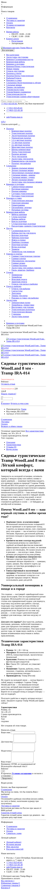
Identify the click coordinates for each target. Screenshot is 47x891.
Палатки (10, 129)
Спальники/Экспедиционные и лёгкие (23, 83)
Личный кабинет (13, 842)
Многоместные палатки (22, 147)
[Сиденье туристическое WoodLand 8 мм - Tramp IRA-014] (26, 341)
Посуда (9, 228)
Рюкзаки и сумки (14, 80)
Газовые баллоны (19, 265)
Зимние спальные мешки (22, 168)
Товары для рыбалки (15, 87)
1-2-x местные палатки (21, 140)
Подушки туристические (22, 196)
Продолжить (7, 778)
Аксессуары (11, 300)
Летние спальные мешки (22, 170)
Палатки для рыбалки (21, 163)
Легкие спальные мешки (22, 180)
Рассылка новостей (14, 849)
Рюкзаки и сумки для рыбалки (25, 298)
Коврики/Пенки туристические (20, 66)
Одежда (9, 272)
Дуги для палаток (19, 156)
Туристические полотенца (23, 309)
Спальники (11, 166)
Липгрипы (16, 293)
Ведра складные (18, 247)
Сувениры (16, 314)
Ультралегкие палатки (21, 138)
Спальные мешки (14, 85)
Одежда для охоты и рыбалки (24, 284)
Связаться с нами (14, 833)
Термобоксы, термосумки (22, 305)
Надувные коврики (20, 189)
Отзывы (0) (11, 447)
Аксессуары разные (20, 316)
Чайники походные (20, 238)
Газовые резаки (18, 263)
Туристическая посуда (16, 94)
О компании (11, 18)
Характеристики (13, 445)
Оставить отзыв (8, 384)
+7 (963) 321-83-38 (14, 110)
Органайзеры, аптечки (21, 207)
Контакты (10, 27)
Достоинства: (7, 742)
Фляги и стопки (18, 240)
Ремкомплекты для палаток (23, 161)
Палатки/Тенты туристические (20, 76)
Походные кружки (19, 244)
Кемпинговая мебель (15, 62)
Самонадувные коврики (22, 187)
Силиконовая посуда (20, 231)
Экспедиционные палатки (23, 136)
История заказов (13, 844)
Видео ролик (12, 449)
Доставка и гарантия (15, 20)
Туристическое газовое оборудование (23, 96)
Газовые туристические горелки (25, 256)
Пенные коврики (19, 191)
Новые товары (12, 69)
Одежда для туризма (15, 71)
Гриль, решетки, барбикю (22, 270)
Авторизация (17, 43)
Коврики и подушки (15, 64)
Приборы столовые (20, 242)
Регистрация (17, 41)
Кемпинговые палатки (21, 131)
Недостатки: (6, 751)
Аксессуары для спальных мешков (26, 182)
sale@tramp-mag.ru (14, 117)
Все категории (12, 55)
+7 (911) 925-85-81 (14, 108)
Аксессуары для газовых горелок (26, 268)
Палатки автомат (19, 154)
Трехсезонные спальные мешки (25, 173)
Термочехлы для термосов (23, 251)
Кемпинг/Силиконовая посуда (19, 59)
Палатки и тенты (13, 73)
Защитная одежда (19, 282)
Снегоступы (16, 291)
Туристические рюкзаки (22, 200)
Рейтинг (4, 769)
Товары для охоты (19, 296)
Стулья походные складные (23, 224)
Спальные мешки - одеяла (23, 177)
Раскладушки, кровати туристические (28, 226)
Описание (10, 442)
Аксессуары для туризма (17, 57)
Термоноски (16, 275)
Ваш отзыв (6, 762)
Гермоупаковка (18, 205)
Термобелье (16, 277)
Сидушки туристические (22, 193)
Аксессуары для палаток (22, 159)
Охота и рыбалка (13, 286)
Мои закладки (12, 847)
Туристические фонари (21, 312)
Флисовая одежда (19, 279)
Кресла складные (19, 221)
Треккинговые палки (20, 302)
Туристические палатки (22, 133)
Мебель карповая (19, 214)
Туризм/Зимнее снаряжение (18, 92)
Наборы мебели (18, 219)
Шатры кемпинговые (21, 149)
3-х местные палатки (20, 142)
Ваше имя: (5, 732)
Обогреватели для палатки (23, 261)
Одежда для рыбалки (20, 289)
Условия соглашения (15, 25)
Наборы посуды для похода (23, 233)
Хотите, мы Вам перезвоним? (31, 104)
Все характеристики (35, 431)
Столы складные (18, 217)
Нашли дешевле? (8, 394)
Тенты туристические (21, 152)
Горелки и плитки (14, 254)
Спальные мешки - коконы (23, 175)
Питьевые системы (19, 210)
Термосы (15, 249)
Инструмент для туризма (22, 307)
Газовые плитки (18, 258)
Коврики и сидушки (15, 184)
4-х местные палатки (20, 145)
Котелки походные (19, 235)
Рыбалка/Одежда (13, 78)
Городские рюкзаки (20, 203)
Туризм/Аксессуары (15, 90)
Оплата (9, 23)
